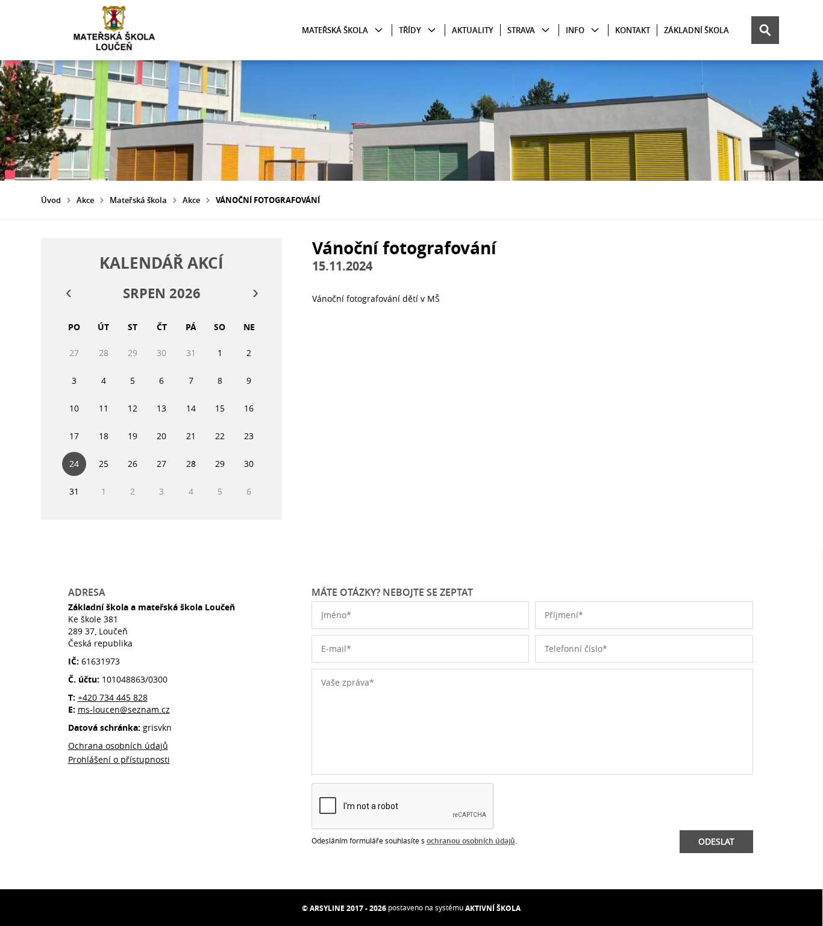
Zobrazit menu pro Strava (545, 30)
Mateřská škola (335, 30)
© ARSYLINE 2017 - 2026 (344, 908)
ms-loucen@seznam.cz (124, 709)
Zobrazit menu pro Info (594, 30)
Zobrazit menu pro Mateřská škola (378, 30)
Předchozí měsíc (68, 293)
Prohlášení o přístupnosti (119, 759)
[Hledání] (765, 30)
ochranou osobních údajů (471, 841)
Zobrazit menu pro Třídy (431, 30)
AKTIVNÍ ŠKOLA (493, 908)
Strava (521, 30)
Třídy (410, 30)
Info (575, 30)
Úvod (51, 200)
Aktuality (472, 30)
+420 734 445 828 (113, 697)
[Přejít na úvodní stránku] (113, 30)
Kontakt (632, 30)
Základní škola (696, 30)
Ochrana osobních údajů (118, 745)
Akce (85, 200)
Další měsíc (255, 293)
